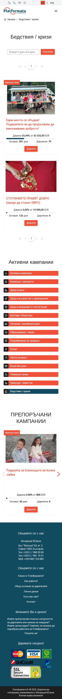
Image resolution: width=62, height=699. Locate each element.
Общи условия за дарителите (31, 586)
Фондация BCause (31, 541)
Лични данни (31, 591)
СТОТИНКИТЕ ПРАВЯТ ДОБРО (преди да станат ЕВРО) (27, 200)
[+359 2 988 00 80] (9, 3)
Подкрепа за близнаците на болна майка (30, 472)
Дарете (31, 148)
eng (52, 3)
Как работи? (31, 581)
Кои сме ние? (31, 596)
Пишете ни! (31, 633)
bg (43, 3)
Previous (3, 474)
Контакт (31, 601)
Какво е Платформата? (31, 575)
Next (58, 474)
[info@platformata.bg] (19, 3)
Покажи (48, 51)
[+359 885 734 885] (14, 3)
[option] (31, 117)
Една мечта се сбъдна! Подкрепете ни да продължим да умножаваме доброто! (30, 124)
